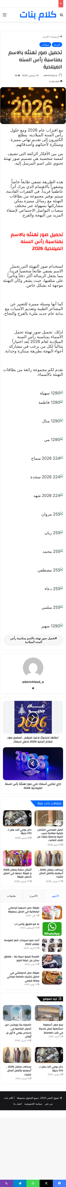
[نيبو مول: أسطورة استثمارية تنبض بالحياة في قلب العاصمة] (49, 1013)
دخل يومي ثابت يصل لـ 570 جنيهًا (20, 831)
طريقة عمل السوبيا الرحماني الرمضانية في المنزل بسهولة (23, 909)
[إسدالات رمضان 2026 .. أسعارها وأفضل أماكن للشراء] (48, 858)
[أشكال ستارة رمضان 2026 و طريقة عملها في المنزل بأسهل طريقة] (17, 858)
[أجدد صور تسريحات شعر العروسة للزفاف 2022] (52, 945)
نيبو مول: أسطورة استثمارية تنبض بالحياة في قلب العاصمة (51, 1028)
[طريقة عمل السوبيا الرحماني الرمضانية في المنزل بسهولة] (52, 913)
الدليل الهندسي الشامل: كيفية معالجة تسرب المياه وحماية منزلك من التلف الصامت (50, 835)
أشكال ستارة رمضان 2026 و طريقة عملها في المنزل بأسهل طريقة (17, 873)
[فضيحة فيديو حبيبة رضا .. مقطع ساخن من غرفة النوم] (52, 961)
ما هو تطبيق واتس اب (26, 924)
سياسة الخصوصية (33, 1103)
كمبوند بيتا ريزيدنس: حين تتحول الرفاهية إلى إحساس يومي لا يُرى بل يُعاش (18, 1030)
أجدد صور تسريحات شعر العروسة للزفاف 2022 (21, 942)
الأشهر (55, 896)
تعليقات (11, 896)
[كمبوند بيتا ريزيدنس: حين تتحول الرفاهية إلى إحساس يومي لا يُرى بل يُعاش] (17, 1013)
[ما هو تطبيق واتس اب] (52, 929)
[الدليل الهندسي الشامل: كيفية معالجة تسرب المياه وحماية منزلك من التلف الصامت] (48, 818)
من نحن (49, 1103)
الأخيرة (34, 896)
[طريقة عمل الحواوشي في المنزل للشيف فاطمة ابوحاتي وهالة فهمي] (52, 978)
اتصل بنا (18, 1103)
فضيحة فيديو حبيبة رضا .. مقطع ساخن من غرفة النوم (21, 958)
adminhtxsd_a (33, 682)
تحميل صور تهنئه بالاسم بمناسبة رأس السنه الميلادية (32, 640)
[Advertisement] (33, 56)
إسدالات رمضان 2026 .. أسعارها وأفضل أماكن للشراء (50, 873)
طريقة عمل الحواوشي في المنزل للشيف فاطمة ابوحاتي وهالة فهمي (23, 977)
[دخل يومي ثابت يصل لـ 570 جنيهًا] (17, 818)
